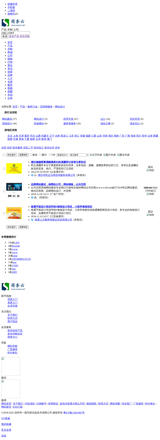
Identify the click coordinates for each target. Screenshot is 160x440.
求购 (9, 29)
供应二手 (28, 147)
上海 (15, 135)
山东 (99, 135)
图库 (10, 85)
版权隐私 (92, 403)
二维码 (11, 10)
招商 (10, 71)
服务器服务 (69, 123)
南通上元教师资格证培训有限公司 (53, 219)
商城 (10, 52)
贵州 (144, 135)
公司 (15, 29)
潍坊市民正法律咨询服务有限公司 (56, 175)
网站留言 (6, 407)
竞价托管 (135, 119)
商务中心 (13, 337)
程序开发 (68, 119)
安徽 (82, 135)
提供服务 (17, 147)
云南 (150, 135)
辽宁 (51, 135)
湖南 (116, 135)
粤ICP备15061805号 (74, 412)
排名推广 (127, 403)
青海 (21, 139)
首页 (10, 42)
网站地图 (115, 403)
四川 (138, 135)
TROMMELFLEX (21, 259)
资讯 (10, 68)
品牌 (10, 75)
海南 (133, 135)
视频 (10, 88)
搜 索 (4, 36)
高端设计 (7, 123)
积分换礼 (13, 352)
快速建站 (39, 123)
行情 (10, 62)
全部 (3, 147)
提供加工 (39, 147)
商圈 (10, 91)
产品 (3, 29)
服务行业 (33, 106)
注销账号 (41, 403)
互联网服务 (46, 106)
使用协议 (53, 403)
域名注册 (105, 123)
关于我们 (13, 315)
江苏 (71, 135)
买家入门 (13, 299)
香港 (43, 139)
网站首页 (6, 403)
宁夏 (26, 139)
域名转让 (135, 123)
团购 (10, 58)
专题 (10, 81)
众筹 (10, 98)
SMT (14, 272)
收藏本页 (13, 4)
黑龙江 (64, 135)
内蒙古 (45, 135)
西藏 (155, 135)
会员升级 (13, 305)
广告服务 (13, 349)
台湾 (38, 139)
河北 (32, 135)
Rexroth (16, 246)
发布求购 (25, 36)
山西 (38, 135)
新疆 (32, 139)
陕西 (10, 139)
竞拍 (10, 94)
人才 (10, 78)
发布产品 (14, 36)
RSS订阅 (17, 407)
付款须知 (30, 403)
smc (14, 268)
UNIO (15, 265)
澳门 (49, 139)
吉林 (57, 135)
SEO (102, 119)
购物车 (11, 13)
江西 (93, 135)
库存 (57, 147)
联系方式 (13, 318)
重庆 (26, 135)
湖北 (110, 135)
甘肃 (15, 139)
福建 (88, 135)
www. (15, 249)
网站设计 (60, 106)
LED (16, 242)
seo (14, 262)
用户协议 (13, 321)
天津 (21, 135)
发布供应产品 (15, 330)
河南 (105, 135)
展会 (10, 65)
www (15, 252)
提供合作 (49, 147)
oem (15, 255)
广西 (127, 135)
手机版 (11, 7)
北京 (10, 135)
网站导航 (13, 346)
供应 (9, 147)
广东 (121, 135)
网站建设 (7, 119)
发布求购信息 (15, 333)
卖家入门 (13, 302)
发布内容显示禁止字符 (72, 403)
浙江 (76, 135)
